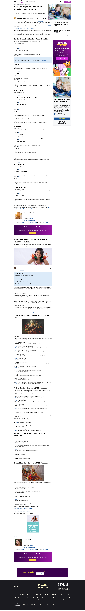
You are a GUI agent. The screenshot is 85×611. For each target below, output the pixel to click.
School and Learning (20, 4)
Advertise (46, 594)
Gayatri (16, 347)
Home (15, 4)
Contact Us (53, 594)
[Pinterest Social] (14, 586)
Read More (43, 60)
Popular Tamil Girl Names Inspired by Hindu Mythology (24, 281)
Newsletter (68, 1)
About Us (29, 594)
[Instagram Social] (19, 586)
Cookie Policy (22, 599)
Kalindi (16, 351)
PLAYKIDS (67, 594)
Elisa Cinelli (27, 540)
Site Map (61, 594)
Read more (31, 218)
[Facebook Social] (15, 586)
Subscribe (39, 573)
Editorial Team (37, 594)
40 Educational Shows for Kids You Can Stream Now (25, 28)
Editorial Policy (26, 597)
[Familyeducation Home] (42, 586)
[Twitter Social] (17, 586)
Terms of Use (37, 599)
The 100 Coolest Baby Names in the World (22, 511)
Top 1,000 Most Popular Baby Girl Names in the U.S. (24, 508)
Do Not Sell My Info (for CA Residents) (58, 599)
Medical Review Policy (55, 597)
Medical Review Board (33, 222)
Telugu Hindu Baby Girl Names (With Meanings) (23, 283)
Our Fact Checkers (46, 222)
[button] (41, 18)
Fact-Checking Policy (35, 597)
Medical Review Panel (65, 597)
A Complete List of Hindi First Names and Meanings (25, 312)
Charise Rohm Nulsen (30, 213)
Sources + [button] (16, 536)
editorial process (21, 222)
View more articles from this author (30, 220)
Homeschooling (27, 4)
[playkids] (62, 57)
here (19, 48)
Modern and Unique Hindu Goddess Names (22, 279)
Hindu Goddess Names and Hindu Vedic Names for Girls (24, 275)
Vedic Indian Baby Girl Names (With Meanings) (22, 277)
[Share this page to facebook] (37, 18)
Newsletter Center (20, 594)
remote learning (40, 21)
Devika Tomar (22, 270)
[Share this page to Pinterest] (44, 268)
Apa (16, 397)
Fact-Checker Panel (44, 597)
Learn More (33, 232)
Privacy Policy (18, 597)
